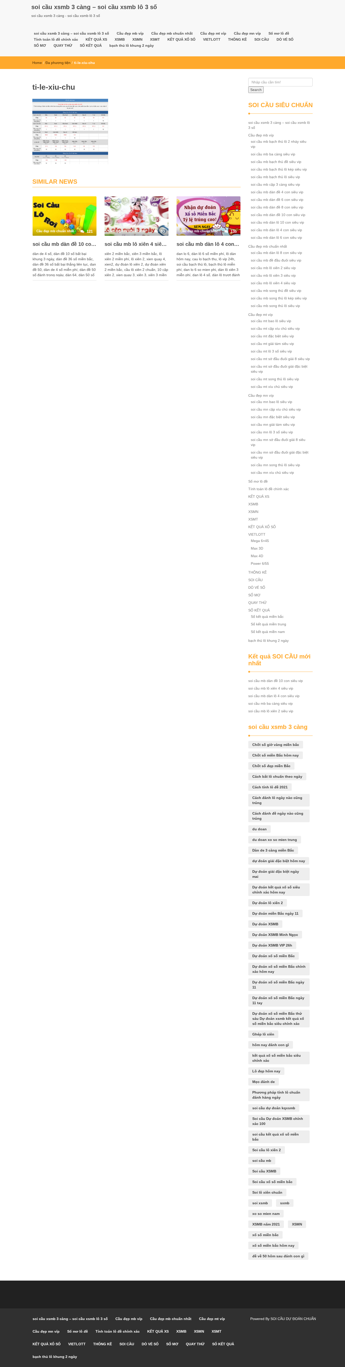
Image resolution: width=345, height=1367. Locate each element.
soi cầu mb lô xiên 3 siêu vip (273, 275)
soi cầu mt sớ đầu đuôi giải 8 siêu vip (280, 359)
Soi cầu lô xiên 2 (266, 1150)
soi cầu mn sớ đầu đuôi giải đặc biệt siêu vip (279, 454)
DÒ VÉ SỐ (285, 39)
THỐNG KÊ (237, 39)
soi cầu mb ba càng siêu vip (273, 154)
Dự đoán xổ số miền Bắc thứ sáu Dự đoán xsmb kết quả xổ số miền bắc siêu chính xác (278, 1018)
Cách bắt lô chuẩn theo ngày (277, 776)
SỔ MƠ (40, 45)
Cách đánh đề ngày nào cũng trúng (277, 815)
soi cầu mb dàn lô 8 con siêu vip (276, 253)
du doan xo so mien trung (274, 840)
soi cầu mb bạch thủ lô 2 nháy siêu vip (278, 144)
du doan (259, 829)
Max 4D (257, 556)
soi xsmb (260, 1203)
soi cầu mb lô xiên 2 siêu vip (273, 268)
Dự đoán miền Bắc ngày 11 (275, 913)
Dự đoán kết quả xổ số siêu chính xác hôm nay (276, 889)
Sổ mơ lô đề (278, 33)
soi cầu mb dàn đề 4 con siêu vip (277, 192)
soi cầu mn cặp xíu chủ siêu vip (276, 409)
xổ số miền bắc (265, 1235)
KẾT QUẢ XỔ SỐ (181, 39)
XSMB (120, 39)
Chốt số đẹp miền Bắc (271, 766)
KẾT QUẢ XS (96, 39)
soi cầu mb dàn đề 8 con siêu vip (277, 207)
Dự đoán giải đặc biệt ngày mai (275, 874)
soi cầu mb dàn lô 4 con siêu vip (208, 244)
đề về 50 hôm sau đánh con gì (278, 1256)
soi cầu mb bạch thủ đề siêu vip (276, 162)
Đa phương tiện (57, 63)
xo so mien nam (266, 1214)
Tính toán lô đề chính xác (56, 39)
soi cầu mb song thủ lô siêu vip (275, 306)
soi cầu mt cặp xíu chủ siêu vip (275, 328)
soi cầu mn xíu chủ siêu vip (272, 472)
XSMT (155, 39)
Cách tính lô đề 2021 (270, 787)
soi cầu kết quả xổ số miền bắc (275, 1136)
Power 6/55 (260, 563)
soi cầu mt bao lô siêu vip (271, 321)
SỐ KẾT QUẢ (91, 45)
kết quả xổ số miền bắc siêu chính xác (276, 1058)
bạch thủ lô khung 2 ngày (131, 45)
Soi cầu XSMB (264, 1171)
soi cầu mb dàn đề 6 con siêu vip (277, 200)
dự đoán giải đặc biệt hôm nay (278, 861)
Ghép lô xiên (263, 1034)
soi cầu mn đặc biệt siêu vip (273, 417)
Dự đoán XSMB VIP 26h (272, 945)
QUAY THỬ (63, 45)
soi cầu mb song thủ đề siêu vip (276, 291)
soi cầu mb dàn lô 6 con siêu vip (276, 237)
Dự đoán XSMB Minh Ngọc (275, 935)
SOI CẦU (261, 39)
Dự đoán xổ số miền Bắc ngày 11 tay (278, 1000)
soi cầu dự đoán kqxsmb (273, 1108)
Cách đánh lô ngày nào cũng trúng (277, 800)
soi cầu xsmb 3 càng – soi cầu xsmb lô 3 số (94, 7)
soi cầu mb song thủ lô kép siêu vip (279, 298)
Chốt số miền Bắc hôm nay (275, 755)
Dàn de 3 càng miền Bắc (273, 850)
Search (256, 90)
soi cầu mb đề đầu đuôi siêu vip (276, 260)
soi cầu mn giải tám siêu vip (273, 424)
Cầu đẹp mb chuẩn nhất (172, 33)
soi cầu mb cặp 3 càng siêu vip (275, 184)
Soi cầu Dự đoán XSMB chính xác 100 (277, 1121)
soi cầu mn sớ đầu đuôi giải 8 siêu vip (278, 442)
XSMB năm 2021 (266, 1224)
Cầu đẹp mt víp (213, 33)
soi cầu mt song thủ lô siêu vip (275, 379)
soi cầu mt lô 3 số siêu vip (271, 351)
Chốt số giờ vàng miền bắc (275, 745)
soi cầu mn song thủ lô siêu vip (275, 465)
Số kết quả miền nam (268, 632)
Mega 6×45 (260, 541)
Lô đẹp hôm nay (266, 1071)
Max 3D (257, 548)
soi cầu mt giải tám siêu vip (272, 344)
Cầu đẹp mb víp (130, 33)
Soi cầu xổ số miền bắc (272, 1182)
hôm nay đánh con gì (270, 1045)
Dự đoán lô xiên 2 (267, 903)
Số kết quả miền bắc (267, 617)
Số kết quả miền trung (268, 624)
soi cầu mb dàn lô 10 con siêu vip (277, 222)
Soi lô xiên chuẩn (267, 1192)
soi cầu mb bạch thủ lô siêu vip (275, 177)
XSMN (137, 39)
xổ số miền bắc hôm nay (273, 1245)
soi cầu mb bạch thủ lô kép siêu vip (279, 169)
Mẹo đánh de (263, 1082)
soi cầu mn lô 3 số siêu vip (272, 432)
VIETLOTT (211, 39)
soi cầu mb (261, 1161)
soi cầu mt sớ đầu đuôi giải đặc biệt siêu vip (279, 368)
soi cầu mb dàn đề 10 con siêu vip (64, 244)
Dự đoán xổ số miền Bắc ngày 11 (278, 984)
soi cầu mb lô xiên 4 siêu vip (136, 244)
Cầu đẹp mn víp (247, 33)
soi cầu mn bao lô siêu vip (271, 402)
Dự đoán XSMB (265, 924)
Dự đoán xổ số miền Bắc (273, 956)
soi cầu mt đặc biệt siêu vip (272, 336)
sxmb (284, 1203)
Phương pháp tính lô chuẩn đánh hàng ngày (276, 1094)
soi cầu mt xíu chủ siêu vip (272, 387)
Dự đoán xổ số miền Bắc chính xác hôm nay (279, 969)
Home (37, 63)
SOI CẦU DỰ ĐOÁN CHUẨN (293, 1319)
